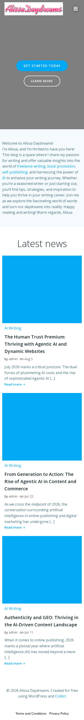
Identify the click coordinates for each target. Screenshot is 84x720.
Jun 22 (28, 496)
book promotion (61, 166)
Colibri (60, 696)
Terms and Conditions (30, 713)
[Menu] (76, 9)
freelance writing (31, 166)
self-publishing (15, 172)
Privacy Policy (59, 713)
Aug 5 (28, 359)
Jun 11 (28, 632)
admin (13, 359)
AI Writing (12, 328)
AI (4, 177)
